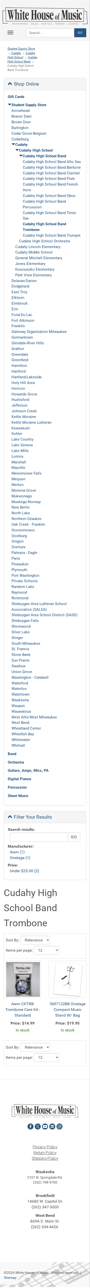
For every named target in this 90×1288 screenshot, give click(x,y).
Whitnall (18, 745)
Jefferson (20, 405)
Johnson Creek (24, 411)
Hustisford (20, 399)
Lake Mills (20, 451)
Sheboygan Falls (25, 620)
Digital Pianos (19, 779)
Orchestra (16, 762)
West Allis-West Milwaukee (34, 717)
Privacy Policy (45, 1147)
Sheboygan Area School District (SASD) (45, 615)
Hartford (19, 371)
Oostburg (19, 536)
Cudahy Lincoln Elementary (37, 247)
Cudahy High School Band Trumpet (51, 235)
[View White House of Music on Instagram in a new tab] (59, 1126)
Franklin (18, 326)
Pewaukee (20, 564)
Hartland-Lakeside (27, 377)
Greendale (20, 354)
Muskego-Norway (26, 502)
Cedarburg (20, 139)
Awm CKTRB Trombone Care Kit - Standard (22, 1009)
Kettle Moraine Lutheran (32, 422)
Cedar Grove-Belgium (29, 133)
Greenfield (20, 360)
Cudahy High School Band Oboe (49, 195)
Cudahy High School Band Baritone (52, 167)
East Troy (19, 292)
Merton (18, 485)
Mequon (18, 479)
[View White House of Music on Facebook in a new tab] (30, 1126)
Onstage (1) (20, 857)
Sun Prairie (21, 660)
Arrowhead (21, 110)
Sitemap (10, 1278)
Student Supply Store (21, 48)
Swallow (19, 666)
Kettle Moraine (24, 417)
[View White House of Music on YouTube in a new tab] (45, 1126)
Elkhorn (18, 297)
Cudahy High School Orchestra (44, 241)
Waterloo (19, 688)
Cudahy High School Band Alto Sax (52, 162)
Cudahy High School (36, 150)
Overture (19, 547)
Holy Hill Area (23, 383)
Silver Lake (21, 632)
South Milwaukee (26, 643)
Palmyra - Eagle (24, 552)
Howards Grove (24, 394)
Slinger (17, 638)
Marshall (19, 462)
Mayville (18, 467)
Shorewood (21, 626)
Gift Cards (16, 97)
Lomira (17, 456)
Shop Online (25, 84)
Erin (15, 309)
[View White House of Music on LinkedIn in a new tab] (52, 1126)
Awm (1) (17, 852)
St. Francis (20, 649)
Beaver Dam (22, 116)
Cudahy (16, 53)
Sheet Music (18, 796)
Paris (16, 558)
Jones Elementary (30, 263)
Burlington (20, 128)
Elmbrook (20, 303)
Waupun (18, 706)
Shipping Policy (45, 1158)
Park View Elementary (33, 275)
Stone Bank (21, 654)
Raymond (19, 592)
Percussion (17, 787)
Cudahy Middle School (33, 252)
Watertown (21, 694)
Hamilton (19, 365)
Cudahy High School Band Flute (49, 178)
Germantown (22, 337)
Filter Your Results (32, 817)
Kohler (17, 433)
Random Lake (23, 586)
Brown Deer (21, 122)
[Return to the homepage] (45, 16)
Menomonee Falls (27, 473)
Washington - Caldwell (30, 677)
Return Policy (45, 1152)
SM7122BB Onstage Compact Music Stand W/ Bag (68, 1009)
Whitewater (21, 740)
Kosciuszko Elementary (34, 269)
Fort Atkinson (23, 320)
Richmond (20, 598)
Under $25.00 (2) (24, 871)
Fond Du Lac (22, 315)
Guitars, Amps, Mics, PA (28, 770)
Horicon (18, 388)
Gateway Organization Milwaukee (39, 331)
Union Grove (22, 672)
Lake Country (23, 439)
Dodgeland (20, 286)
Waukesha (20, 700)
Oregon (18, 541)
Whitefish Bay (23, 734)
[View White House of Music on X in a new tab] (37, 1126)
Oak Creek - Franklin (28, 524)
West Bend (20, 722)
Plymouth (19, 570)
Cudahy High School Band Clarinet (51, 173)
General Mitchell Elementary (38, 258)
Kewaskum (21, 428)
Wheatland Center (26, 728)
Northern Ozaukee (27, 518)
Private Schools (25, 581)
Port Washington (25, 575)
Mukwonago (22, 496)
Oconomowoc (23, 530)
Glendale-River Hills (28, 343)
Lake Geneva (22, 445)
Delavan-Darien (24, 281)
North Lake (21, 513)
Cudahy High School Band (44, 156)
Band (12, 754)
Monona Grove (24, 490)
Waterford (20, 683)
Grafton (18, 349)
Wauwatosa (21, 711)
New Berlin (21, 507)
